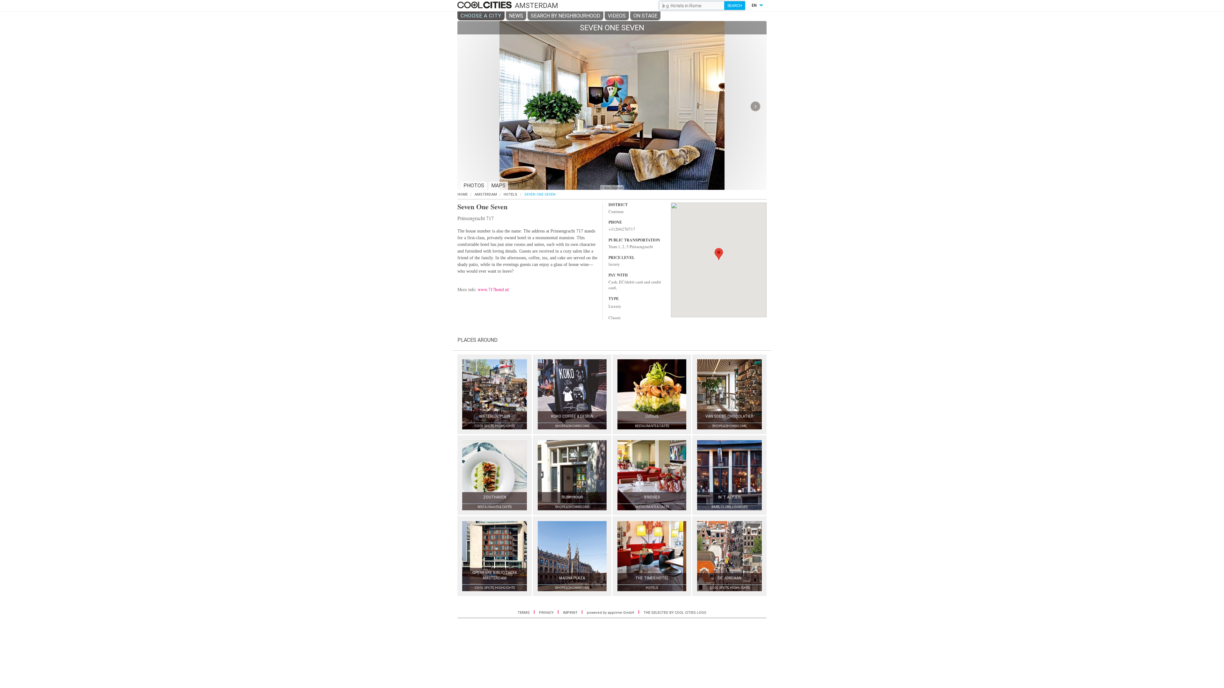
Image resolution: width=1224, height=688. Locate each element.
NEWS (516, 16)
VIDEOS (617, 16)
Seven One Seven (540, 194)
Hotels (510, 194)
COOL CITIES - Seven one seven (485, 5)
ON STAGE (645, 16)
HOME (462, 194)
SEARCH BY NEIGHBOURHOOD (565, 16)
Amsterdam (486, 194)
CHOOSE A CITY (481, 16)
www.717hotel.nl (493, 289)
